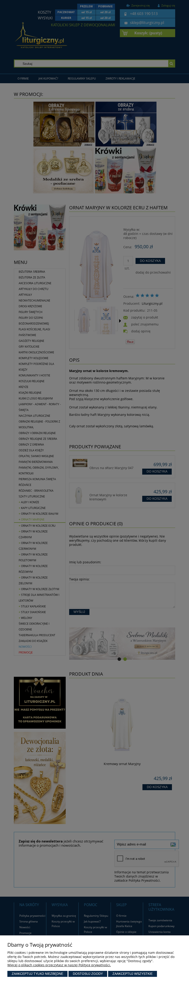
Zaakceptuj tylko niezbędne (37, 973)
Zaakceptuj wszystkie (132, 973)
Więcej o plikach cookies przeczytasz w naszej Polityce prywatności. (59, 965)
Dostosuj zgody (88, 973)
